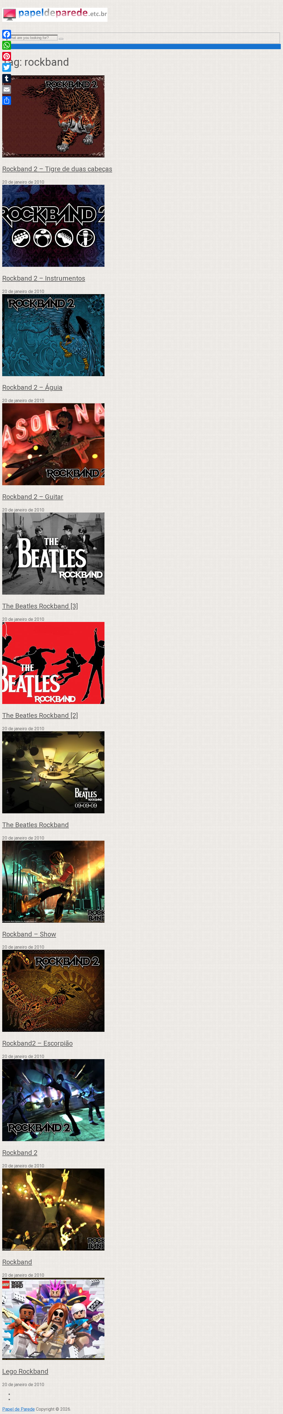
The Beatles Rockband (35, 825)
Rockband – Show (29, 934)
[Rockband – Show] (141, 882)
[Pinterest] (6, 56)
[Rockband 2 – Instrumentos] (141, 226)
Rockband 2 (19, 1153)
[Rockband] (141, 1210)
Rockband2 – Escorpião (37, 1043)
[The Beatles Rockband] (141, 772)
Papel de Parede (18, 1409)
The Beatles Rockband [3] (40, 606)
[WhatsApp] (6, 45)
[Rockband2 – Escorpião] (141, 991)
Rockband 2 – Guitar (32, 497)
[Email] (6, 89)
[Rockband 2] (141, 1100)
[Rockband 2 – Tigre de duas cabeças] (141, 117)
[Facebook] (6, 34)
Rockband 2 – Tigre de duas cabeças (57, 169)
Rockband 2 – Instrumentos (43, 278)
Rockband (17, 1262)
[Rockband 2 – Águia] (141, 335)
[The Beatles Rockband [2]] (141, 663)
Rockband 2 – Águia (32, 387)
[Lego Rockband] (141, 1319)
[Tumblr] (6, 78)
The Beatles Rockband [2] (40, 715)
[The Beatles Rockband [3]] (141, 554)
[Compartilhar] (6, 100)
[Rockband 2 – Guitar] (141, 444)
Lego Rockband (25, 1371)
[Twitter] (6, 67)
